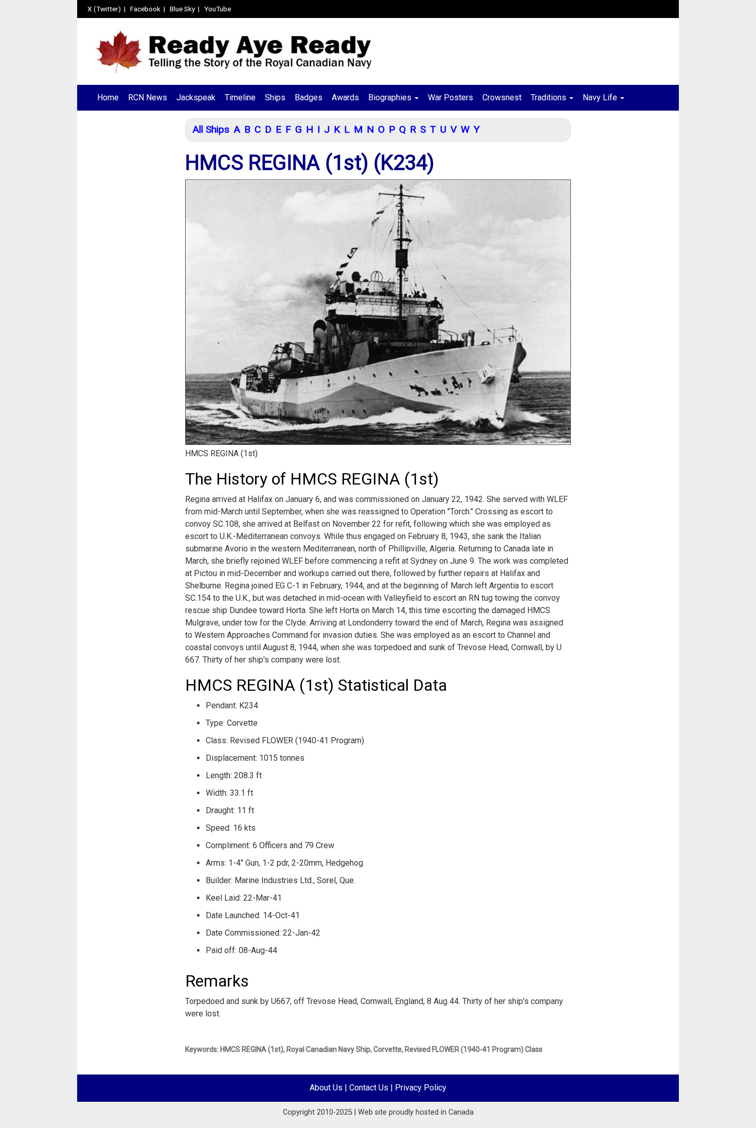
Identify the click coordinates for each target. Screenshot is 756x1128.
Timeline (240, 97)
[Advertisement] (127, 281)
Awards (345, 97)
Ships (275, 97)
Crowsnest (501, 97)
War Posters (450, 97)
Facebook (145, 9)
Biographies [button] (390, 97)
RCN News (147, 97)
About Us (326, 1088)
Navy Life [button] (601, 97)
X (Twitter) (104, 9)
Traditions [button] (549, 97)
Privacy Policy (420, 1088)
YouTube (217, 9)
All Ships (210, 129)
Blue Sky (182, 9)
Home (108, 97)
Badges (308, 97)
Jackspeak (195, 97)
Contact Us (368, 1088)
